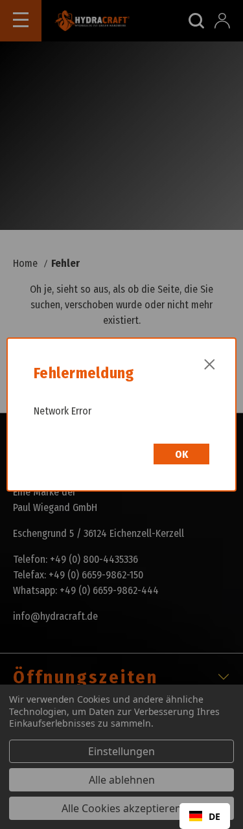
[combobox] (204, 816)
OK (181, 454)
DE (214, 816)
